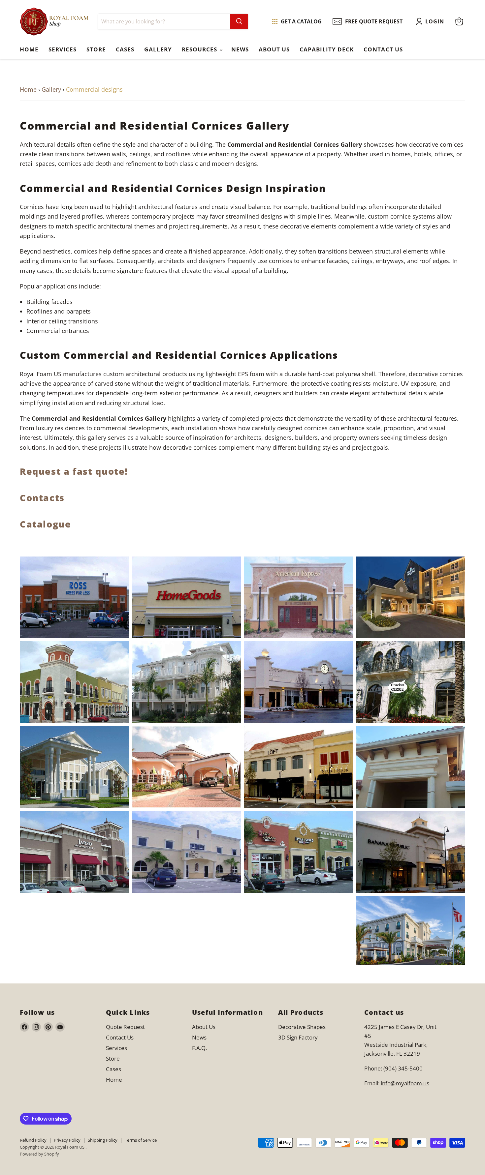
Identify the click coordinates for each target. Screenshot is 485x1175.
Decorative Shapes (302, 1027)
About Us (274, 49)
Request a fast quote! (74, 471)
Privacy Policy (67, 1140)
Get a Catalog (301, 21)
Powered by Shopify (39, 1154)
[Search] (239, 21)
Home (29, 49)
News (240, 49)
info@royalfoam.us (405, 1083)
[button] (431, 21)
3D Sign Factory (298, 1037)
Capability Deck (327, 49)
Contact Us (383, 49)
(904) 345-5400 (403, 1068)
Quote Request (125, 1027)
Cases (125, 49)
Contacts (42, 498)
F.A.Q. (199, 1048)
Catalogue (45, 524)
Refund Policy (33, 1140)
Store (96, 49)
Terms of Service (141, 1140)
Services (62, 49)
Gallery (158, 49)
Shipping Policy (102, 1140)
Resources (200, 49)
